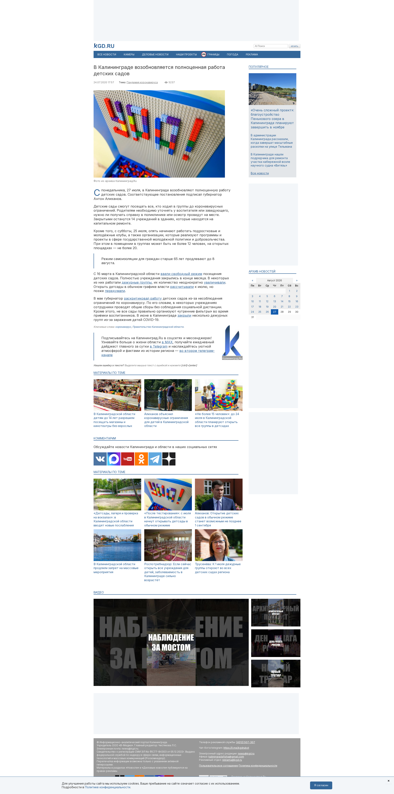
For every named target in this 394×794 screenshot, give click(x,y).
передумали (115, 291)
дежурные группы (137, 282)
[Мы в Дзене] (168, 459)
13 (274, 301)
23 (296, 306)
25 (259, 311)
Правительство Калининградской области (157, 326)
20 (274, 306)
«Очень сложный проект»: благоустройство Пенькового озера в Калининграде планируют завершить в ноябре (272, 118)
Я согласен (321, 785)
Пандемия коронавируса (142, 82)
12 (267, 301)
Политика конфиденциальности (258, 765)
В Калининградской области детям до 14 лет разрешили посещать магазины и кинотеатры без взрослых (114, 420)
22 (289, 306)
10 (252, 301)
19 (267, 306)
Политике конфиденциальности (107, 787)
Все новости (260, 173)
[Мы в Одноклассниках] (141, 459)
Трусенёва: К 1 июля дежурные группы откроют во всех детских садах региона (218, 568)
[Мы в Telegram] (155, 459)
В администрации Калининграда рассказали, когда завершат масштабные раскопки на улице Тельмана (272, 140)
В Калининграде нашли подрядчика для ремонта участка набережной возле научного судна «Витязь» (270, 160)
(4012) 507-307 (245, 742)
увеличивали (214, 282)
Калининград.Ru (232, 358)
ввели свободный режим (181, 274)
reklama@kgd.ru (232, 759)
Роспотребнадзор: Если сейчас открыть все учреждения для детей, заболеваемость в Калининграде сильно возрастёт (167, 572)
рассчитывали (182, 287)
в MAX (167, 342)
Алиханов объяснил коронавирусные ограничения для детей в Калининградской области (166, 420)
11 (260, 301)
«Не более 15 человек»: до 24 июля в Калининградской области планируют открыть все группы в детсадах (217, 420)
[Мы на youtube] (127, 459)
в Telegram (158, 346)
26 (267, 311)
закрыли (184, 315)
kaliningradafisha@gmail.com (226, 756)
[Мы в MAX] (113, 459)
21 (282, 306)
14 (282, 301)
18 (260, 306)
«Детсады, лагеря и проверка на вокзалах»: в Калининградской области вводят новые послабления (116, 519)
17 (252, 306)
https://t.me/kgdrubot (236, 747)
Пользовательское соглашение (218, 765)
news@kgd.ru (246, 753)
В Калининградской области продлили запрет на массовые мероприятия (116, 568)
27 (274, 311)
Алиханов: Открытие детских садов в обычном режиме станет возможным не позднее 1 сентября (218, 519)
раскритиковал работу (143, 298)
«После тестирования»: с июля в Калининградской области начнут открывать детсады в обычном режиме (167, 519)
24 (252, 311)
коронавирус (123, 326)
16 (297, 301)
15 (289, 301)
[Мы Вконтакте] (100, 459)
